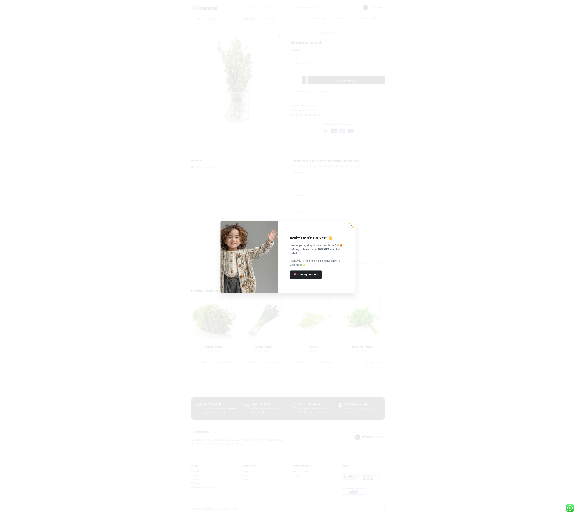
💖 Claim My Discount (306, 274)
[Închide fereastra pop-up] (351, 225)
